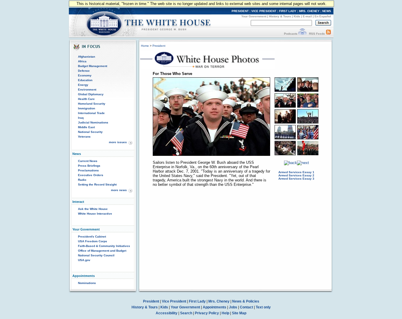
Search (186, 313)
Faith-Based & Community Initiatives (104, 246)
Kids (297, 16)
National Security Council (96, 255)
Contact (246, 307)
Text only (263, 307)
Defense (84, 70)
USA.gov (84, 260)
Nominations (87, 283)
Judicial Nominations (93, 122)
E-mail (307, 16)
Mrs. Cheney (219, 301)
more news (119, 190)
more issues (118, 142)
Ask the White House (93, 209)
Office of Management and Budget (102, 250)
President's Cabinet (92, 236)
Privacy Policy (207, 313)
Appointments (214, 307)
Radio (82, 179)
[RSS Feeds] (328, 33)
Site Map (239, 313)
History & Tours (280, 16)
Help (225, 313)
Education (85, 80)
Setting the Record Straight (97, 184)
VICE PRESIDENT (263, 11)
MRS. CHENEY (309, 11)
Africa (82, 61)
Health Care (86, 99)
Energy (83, 84)
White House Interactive (95, 213)
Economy (85, 75)
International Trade (91, 113)
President (158, 45)
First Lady (197, 301)
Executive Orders (90, 175)
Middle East (86, 127)
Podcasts (291, 33)
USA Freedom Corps (92, 241)
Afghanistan (86, 56)
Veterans (84, 136)
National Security (90, 131)
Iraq (81, 117)
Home (145, 45)
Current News (87, 161)
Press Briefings (89, 165)
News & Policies (245, 301)
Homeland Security (91, 103)
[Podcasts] (302, 33)
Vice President (174, 301)
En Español (323, 16)
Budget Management (92, 66)
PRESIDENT (240, 11)
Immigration (86, 108)
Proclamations (88, 170)
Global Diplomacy (91, 94)
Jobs (233, 307)
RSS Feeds (317, 33)
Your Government (253, 16)
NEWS (326, 11)
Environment (87, 89)
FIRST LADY (287, 11)
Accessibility (166, 313)
